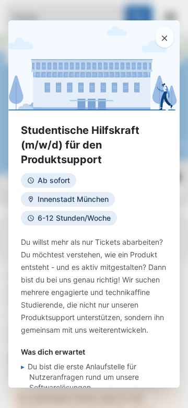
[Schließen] (164, 37)
